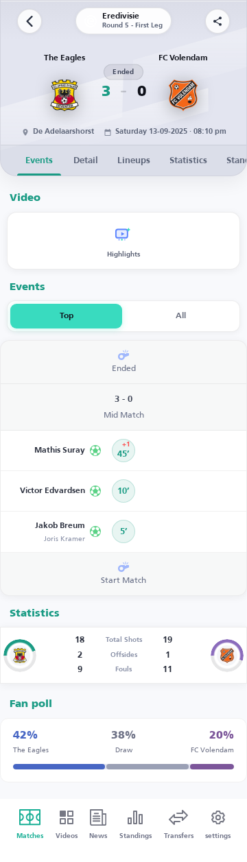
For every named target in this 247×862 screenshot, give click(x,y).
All (181, 316)
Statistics (188, 160)
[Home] (29, 21)
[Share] (217, 21)
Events (39, 160)
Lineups (133, 160)
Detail (85, 160)
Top (66, 316)
